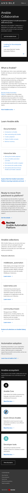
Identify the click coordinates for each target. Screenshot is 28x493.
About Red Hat (5, 475)
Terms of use (4, 479)
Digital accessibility (6, 483)
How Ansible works (7, 109)
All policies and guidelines (7, 481)
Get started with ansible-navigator (14, 163)
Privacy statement (5, 477)
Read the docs (8, 401)
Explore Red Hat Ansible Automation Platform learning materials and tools (12, 180)
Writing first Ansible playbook (12, 156)
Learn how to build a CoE (9, 358)
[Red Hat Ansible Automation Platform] (14, 225)
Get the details (5, 218)
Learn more (7, 276)
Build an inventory (10, 141)
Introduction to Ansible (11, 132)
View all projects (8, 462)
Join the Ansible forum (10, 36)
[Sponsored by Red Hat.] (11, 489)
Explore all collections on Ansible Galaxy (13, 329)
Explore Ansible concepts (11, 139)
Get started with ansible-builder (13, 165)
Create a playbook (10, 137)
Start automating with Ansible (13, 134)
